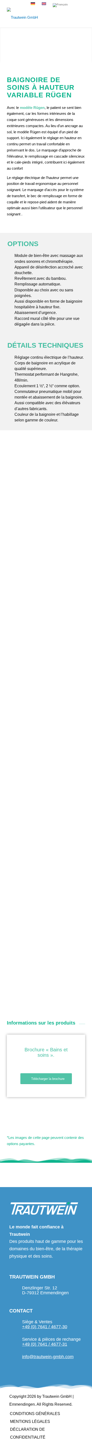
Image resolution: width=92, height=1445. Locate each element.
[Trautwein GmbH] (38, 17)
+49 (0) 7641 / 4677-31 (44, 1344)
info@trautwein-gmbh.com (48, 1356)
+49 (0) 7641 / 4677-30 (44, 1326)
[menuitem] (35, 1414)
